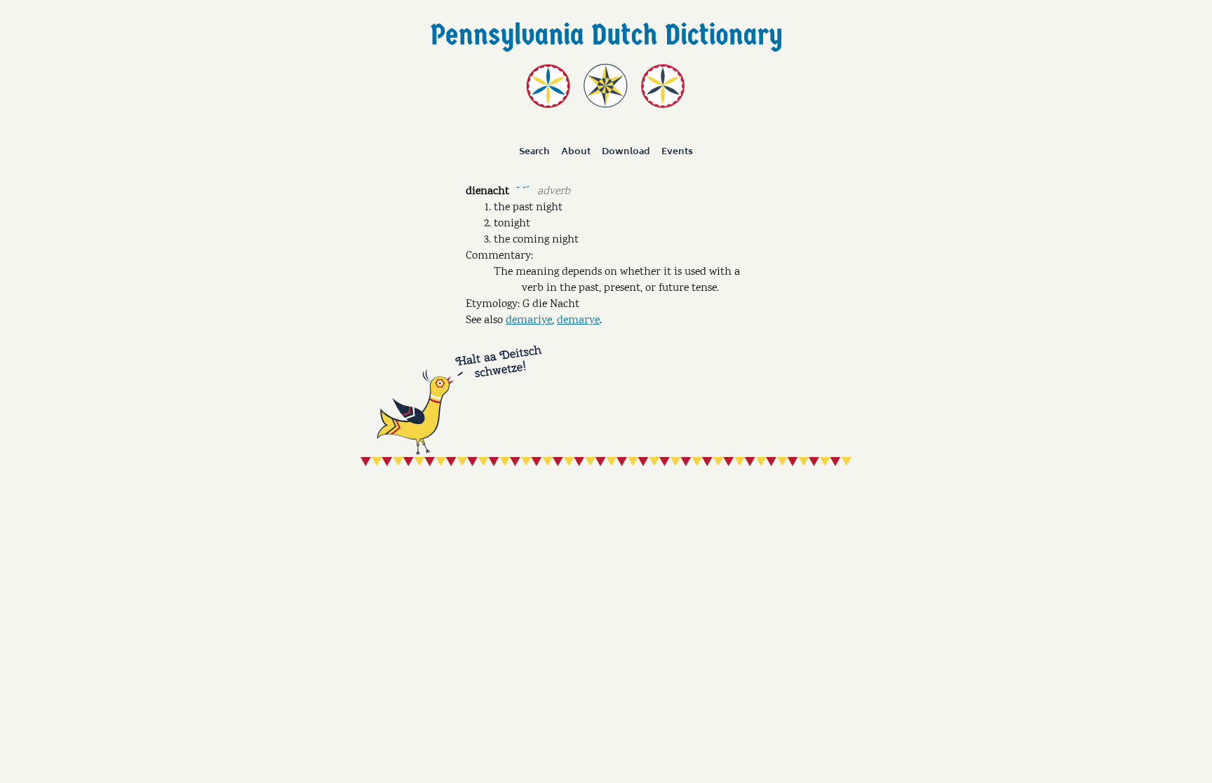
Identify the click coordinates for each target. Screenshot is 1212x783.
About (576, 151)
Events (677, 151)
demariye (529, 321)
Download (626, 151)
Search (534, 151)
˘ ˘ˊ (523, 190)
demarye (578, 321)
